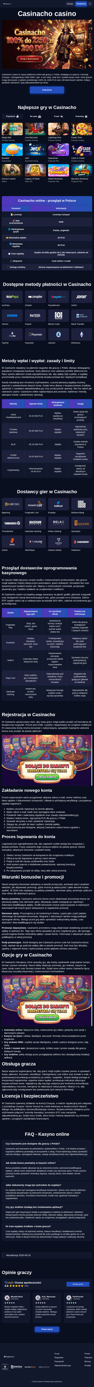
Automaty (79, 116)
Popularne (10, 116)
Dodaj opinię (78, 1284)
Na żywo (33, 116)
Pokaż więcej (47, 1329)
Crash (56, 116)
